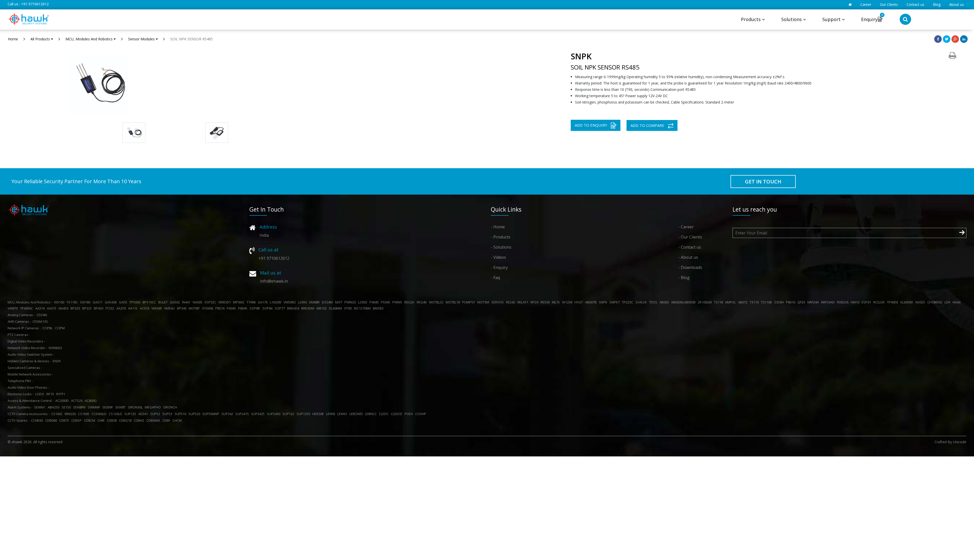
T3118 (719, 302)
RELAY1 (523, 302)
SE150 (67, 407)
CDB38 (112, 420)
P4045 (375, 302)
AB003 (664, 302)
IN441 (187, 302)
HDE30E (318, 414)
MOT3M (484, 302)
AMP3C (731, 302)
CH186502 (935, 302)
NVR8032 (56, 348)
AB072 (743, 302)
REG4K (422, 302)
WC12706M (363, 308)
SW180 (86, 302)
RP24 (535, 302)
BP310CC (150, 302)
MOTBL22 (437, 302)
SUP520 (195, 414)
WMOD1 (225, 302)
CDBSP (77, 420)
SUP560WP (211, 414)
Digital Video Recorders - (26, 341)
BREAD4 (294, 308)
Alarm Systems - (20, 407)
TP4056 (893, 302)
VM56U (170, 308)
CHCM (177, 420)
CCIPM (60, 328)
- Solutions (501, 247)
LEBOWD (357, 414)
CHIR (101, 420)
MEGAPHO (153, 407)
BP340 (182, 308)
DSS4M (328, 302)
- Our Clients (690, 237)
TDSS (654, 302)
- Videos (498, 257)
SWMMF (94, 407)
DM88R (315, 302)
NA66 (957, 302)
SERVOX (498, 302)
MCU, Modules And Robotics (89, 39)
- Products (500, 237)
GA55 (124, 302)
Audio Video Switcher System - (31, 354)
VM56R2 (290, 302)
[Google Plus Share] (955, 38)
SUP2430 (274, 414)
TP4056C (27, 308)
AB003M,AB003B (684, 302)
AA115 (133, 308)
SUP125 (130, 414)
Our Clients (889, 4)
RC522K (879, 302)
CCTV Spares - (18, 420)
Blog (937, 4)
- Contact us (689, 247)
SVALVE (641, 302)
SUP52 (156, 414)
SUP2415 (242, 414)
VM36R (157, 308)
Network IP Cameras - (24, 328)
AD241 (143, 414)
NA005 (198, 302)
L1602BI (276, 302)
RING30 (71, 414)
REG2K (410, 302)
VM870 (13, 308)
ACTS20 (77, 400)
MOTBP (195, 308)
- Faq (495, 277)
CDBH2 (140, 420)
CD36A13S (40, 321)
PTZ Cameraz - (19, 334)
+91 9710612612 (35, 4)
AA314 (40, 308)
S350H (779, 302)
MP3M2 (239, 302)
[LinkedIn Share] (964, 38)
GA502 (175, 302)
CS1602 (57, 414)
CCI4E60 (37, 420)
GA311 (98, 302)
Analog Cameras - (21, 315)
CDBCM (90, 420)
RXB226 (843, 302)
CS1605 (84, 414)
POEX (409, 414)
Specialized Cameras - (25, 367)
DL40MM (336, 308)
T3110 (755, 302)
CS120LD (116, 414)
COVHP (421, 414)
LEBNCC (371, 414)
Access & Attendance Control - (31, 400)
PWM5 (398, 302)
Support (832, 19)
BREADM (308, 308)
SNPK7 (615, 302)
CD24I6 (42, 315)
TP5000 (135, 302)
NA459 (64, 308)
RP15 (51, 394)
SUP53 (168, 414)
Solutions (792, 19)
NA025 (921, 302)
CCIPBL (48, 328)
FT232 (111, 308)
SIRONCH (171, 407)
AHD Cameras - (19, 321)
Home (13, 39)
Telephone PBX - (20, 381)
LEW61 (343, 414)
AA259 (121, 308)
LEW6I (331, 414)
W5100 (60, 302)
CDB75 (65, 420)
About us (956, 4)
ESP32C (211, 302)
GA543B (111, 302)
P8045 (243, 308)
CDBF (167, 420)
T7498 (252, 302)
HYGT (579, 302)
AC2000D (62, 400)
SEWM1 (40, 407)
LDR (948, 302)
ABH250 (54, 407)
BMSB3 (379, 308)
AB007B (591, 302)
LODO (40, 394)
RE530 (546, 302)
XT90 (348, 308)
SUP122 (289, 414)
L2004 (303, 302)
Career (865, 4)
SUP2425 (258, 414)
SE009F (108, 407)
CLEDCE (397, 414)
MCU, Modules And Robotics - (30, 302)
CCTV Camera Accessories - (28, 414)
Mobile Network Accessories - (30, 374)
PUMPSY (469, 302)
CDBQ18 (126, 420)
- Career (686, 227)
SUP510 (181, 414)
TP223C (628, 302)
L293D (363, 302)
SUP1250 (304, 414)
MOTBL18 (453, 302)
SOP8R (256, 308)
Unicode (959, 441)
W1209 (568, 302)
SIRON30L (136, 407)
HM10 (856, 302)
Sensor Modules (142, 39)
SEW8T (121, 407)
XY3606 (208, 308)
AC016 (145, 308)
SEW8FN (80, 407)
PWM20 (350, 302)
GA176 (263, 302)
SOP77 (280, 308)
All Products (40, 39)
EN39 (57, 361)
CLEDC (384, 414)
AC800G (91, 400)
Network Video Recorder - (27, 348)
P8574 (220, 308)
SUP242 (228, 414)
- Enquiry (499, 267)
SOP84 (268, 308)
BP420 (99, 308)
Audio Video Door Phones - (28, 387)
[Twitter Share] (946, 38)
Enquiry (869, 19)
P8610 (791, 302)
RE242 (511, 302)
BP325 (87, 308)
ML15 (556, 302)
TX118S (72, 302)
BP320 (76, 308)
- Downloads (690, 267)
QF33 (802, 302)
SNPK (604, 302)
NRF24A (813, 302)
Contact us (915, 4)
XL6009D (907, 302)
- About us (688, 257)
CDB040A (154, 420)
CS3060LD (100, 414)
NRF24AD (828, 302)
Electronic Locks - (20, 394)
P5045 (386, 302)
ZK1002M (705, 302)
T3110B (767, 302)
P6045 (232, 308)
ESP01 (867, 302)
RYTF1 (61, 394)
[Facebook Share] (938, 38)
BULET (163, 302)
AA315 (52, 308)
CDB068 (51, 420)
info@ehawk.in (274, 281)
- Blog (684, 277)
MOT (339, 302)
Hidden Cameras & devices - (29, 361)
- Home (498, 227)
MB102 (322, 308)
